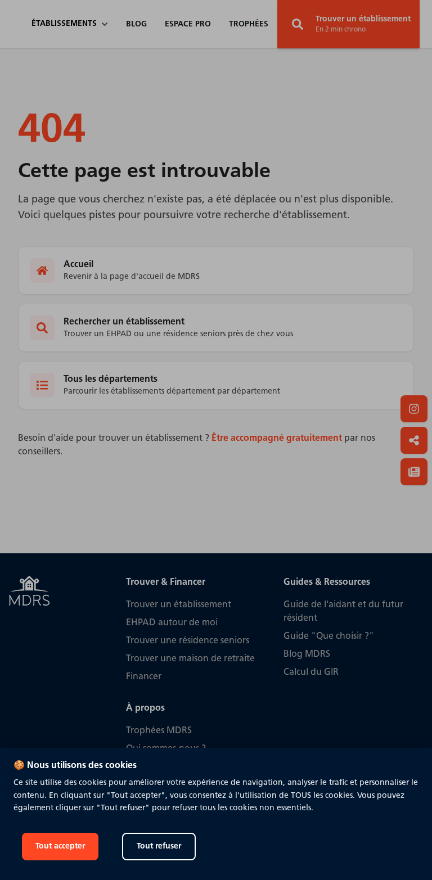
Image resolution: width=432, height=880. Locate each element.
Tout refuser (159, 846)
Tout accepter (60, 846)
